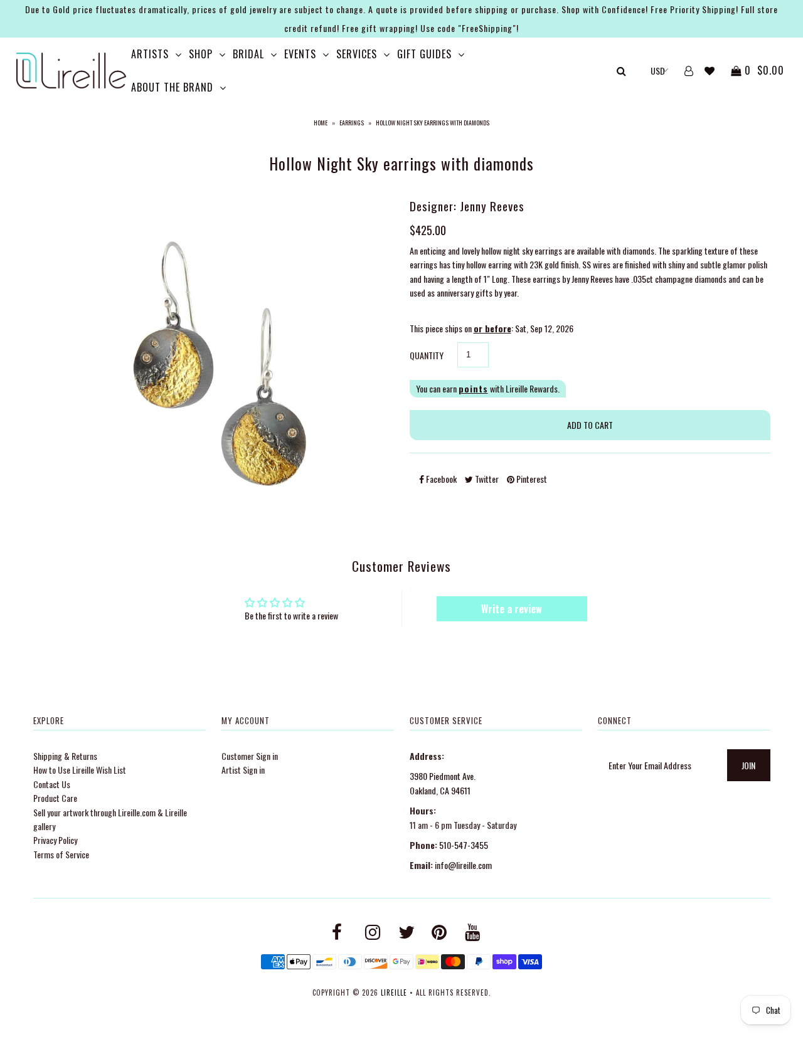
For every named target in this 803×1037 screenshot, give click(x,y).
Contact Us (51, 784)
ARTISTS (150, 53)
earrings (351, 122)
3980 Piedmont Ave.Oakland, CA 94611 (443, 782)
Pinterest (530, 478)
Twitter (486, 478)
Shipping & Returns (65, 755)
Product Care (55, 797)
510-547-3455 (463, 844)
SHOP (201, 53)
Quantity (427, 355)
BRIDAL (248, 53)
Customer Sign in (249, 755)
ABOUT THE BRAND (172, 87)
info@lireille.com (463, 864)
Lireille (394, 992)
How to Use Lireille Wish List (79, 769)
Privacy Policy (55, 839)
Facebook (440, 478)
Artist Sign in (243, 769)
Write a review (511, 608)
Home (320, 122)
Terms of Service (61, 854)
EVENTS (300, 53)
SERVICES (356, 53)
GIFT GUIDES (424, 53)
